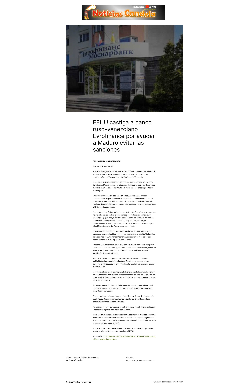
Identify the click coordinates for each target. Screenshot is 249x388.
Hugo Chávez (131, 360)
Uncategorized (93, 358)
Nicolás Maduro (143, 360)
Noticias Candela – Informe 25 (78, 382)
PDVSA (152, 360)
